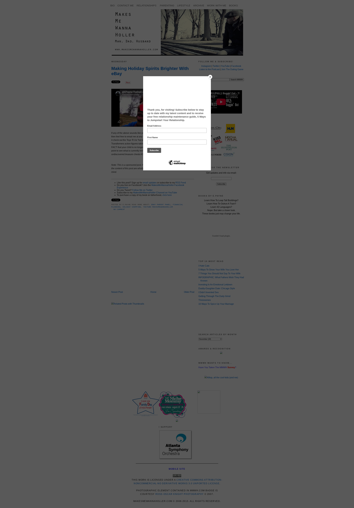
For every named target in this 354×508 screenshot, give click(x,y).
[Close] (210, 77)
